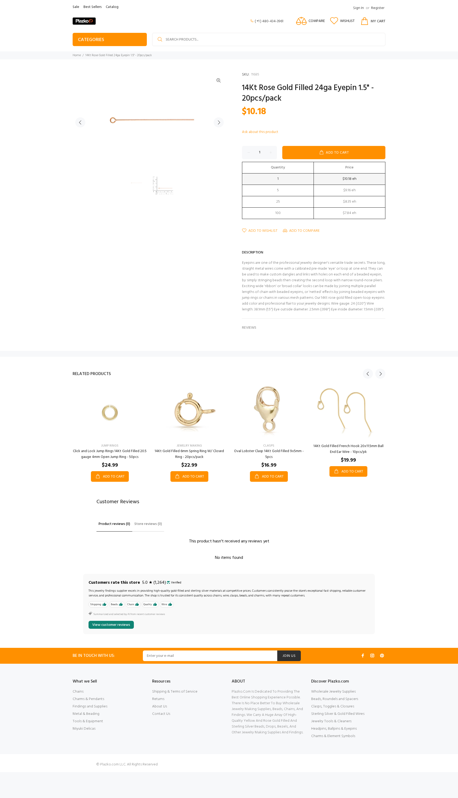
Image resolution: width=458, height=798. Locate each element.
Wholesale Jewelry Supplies (333, 692)
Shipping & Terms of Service (174, 692)
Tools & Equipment (88, 721)
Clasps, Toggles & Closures (332, 706)
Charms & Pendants (88, 699)
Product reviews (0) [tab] (114, 524)
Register (377, 8)
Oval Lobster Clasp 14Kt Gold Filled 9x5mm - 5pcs (269, 454)
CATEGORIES (91, 40)
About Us (159, 706)
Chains (78, 692)
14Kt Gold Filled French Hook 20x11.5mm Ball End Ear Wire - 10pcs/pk (348, 449)
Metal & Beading (86, 714)
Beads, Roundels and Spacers (334, 699)
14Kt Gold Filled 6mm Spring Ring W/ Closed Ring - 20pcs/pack (189, 454)
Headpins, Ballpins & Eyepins (334, 729)
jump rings (109, 445)
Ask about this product (260, 132)
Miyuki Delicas (84, 729)
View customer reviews (111, 625)
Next (219, 122)
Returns (158, 699)
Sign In (358, 8)
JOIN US (289, 656)
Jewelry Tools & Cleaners (331, 721)
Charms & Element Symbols (333, 736)
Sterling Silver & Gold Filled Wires (337, 714)
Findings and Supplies (90, 706)
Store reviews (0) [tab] (148, 524)
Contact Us (161, 714)
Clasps (268, 445)
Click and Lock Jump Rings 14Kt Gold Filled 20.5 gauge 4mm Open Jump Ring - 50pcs (110, 454)
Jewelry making (189, 445)
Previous (80, 122)
